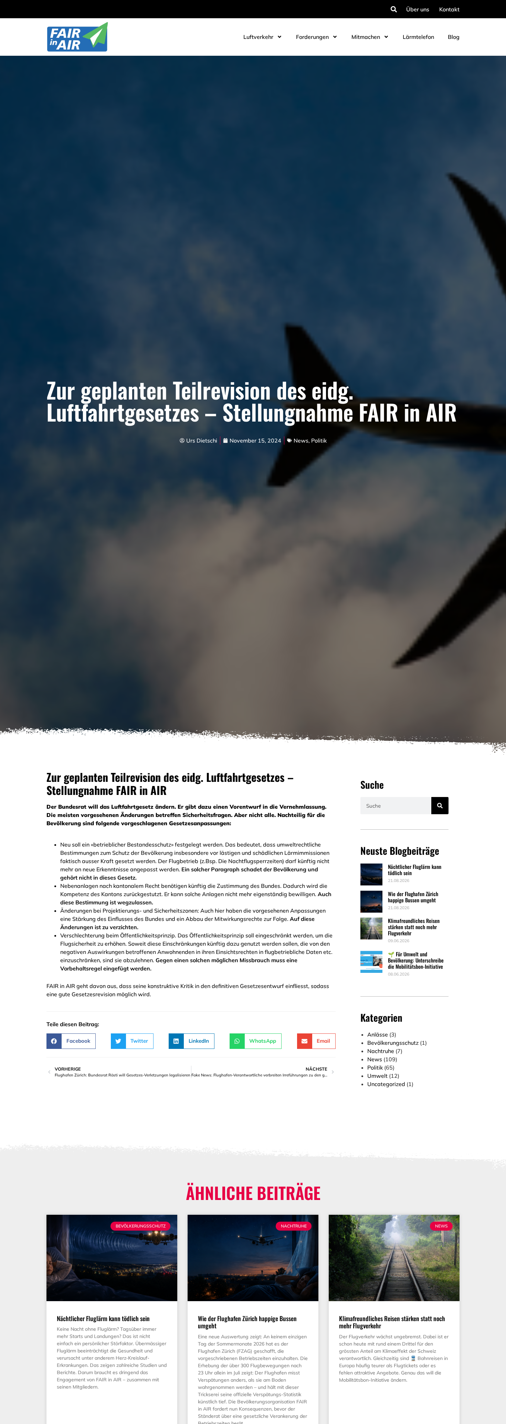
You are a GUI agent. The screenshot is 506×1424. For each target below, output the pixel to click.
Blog (454, 36)
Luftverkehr (258, 36)
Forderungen (312, 36)
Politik (319, 440)
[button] (393, 9)
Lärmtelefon (418, 36)
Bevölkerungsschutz (393, 1042)
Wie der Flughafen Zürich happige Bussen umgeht (413, 897)
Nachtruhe (380, 1051)
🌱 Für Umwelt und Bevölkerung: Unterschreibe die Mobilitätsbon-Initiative (416, 960)
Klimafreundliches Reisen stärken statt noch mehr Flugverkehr (414, 927)
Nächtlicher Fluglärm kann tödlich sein (414, 869)
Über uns (417, 9)
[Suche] (440, 805)
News (301, 440)
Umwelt (377, 1075)
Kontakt (449, 9)
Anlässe (377, 1034)
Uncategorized (386, 1084)
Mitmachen (365, 36)
